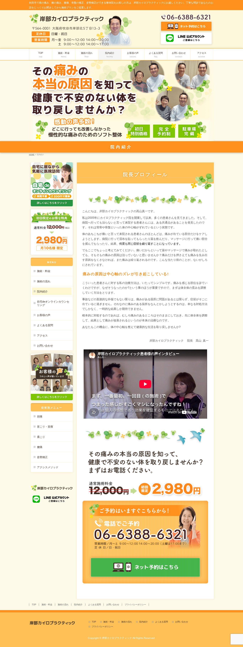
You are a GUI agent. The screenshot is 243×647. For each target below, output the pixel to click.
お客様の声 (43, 315)
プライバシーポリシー (135, 604)
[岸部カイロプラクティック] (66, 19)
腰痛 (39, 446)
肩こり (41, 436)
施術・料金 (43, 271)
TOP (34, 604)
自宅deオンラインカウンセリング (53, 303)
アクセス (42, 335)
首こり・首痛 (45, 426)
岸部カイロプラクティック (117, 638)
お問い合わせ (45, 345)
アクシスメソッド (47, 467)
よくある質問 (45, 325)
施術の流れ (43, 281)
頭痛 (39, 416)
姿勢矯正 (42, 457)
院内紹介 (42, 291)
